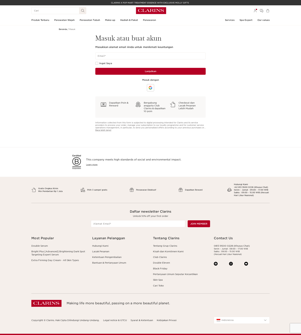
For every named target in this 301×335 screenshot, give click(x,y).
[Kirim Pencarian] (82, 10)
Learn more (92, 164)
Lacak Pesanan (100, 251)
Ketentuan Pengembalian (106, 257)
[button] (59, 238)
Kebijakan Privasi (167, 320)
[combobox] (242, 320)
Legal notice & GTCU (115, 320)
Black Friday (160, 268)
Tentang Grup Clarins (165, 246)
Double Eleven (161, 263)
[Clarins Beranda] (151, 10)
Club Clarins (160, 257)
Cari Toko (158, 285)
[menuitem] (255, 11)
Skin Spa (158, 280)
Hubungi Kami (100, 246)
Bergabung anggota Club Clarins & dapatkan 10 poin (154, 107)
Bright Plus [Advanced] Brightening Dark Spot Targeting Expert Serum (58, 253)
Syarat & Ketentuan (142, 320)
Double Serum (39, 246)
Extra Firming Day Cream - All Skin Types (55, 260)
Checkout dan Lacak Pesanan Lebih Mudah (187, 106)
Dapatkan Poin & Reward (118, 104)
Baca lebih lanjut (103, 130)
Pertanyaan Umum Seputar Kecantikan (175, 274)
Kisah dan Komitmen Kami (168, 251)
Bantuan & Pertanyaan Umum (109, 263)
